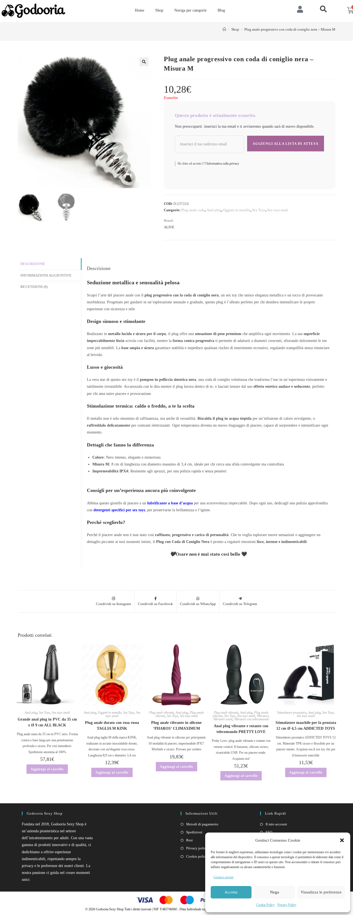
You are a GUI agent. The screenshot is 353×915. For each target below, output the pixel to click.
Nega (274, 892)
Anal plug (214, 210)
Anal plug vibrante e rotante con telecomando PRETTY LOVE (241, 729)
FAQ (269, 832)
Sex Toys (259, 210)
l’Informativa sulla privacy (221, 163)
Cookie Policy (265, 905)
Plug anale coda (193, 210)
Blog (221, 10)
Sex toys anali (277, 210)
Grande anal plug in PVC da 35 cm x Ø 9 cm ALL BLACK (47, 722)
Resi (189, 840)
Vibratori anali (222, 719)
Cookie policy (197, 856)
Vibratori (263, 716)
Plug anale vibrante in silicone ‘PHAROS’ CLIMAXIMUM (176, 726)
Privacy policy (197, 848)
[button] (342, 840)
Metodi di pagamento (202, 824)
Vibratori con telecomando (251, 719)
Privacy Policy (286, 905)
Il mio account (276, 824)
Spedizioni (194, 832)
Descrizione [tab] (32, 264)
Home (139, 10)
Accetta (230, 892)
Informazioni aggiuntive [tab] (46, 275)
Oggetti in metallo (236, 210)
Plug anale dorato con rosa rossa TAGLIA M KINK (112, 726)
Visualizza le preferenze (321, 892)
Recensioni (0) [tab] (34, 287)
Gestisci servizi (223, 877)
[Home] (224, 29)
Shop (159, 10)
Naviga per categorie (190, 10)
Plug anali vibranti (161, 713)
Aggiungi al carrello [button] (47, 769)
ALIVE (169, 227)
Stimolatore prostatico (291, 713)
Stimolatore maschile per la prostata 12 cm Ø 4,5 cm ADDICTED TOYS (306, 726)
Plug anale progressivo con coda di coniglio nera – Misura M (289, 29)
